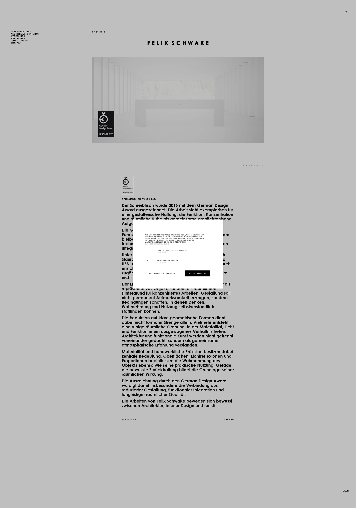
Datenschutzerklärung (157, 243)
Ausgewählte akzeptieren (162, 273)
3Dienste (162, 252)
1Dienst (162, 262)
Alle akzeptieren (197, 273)
